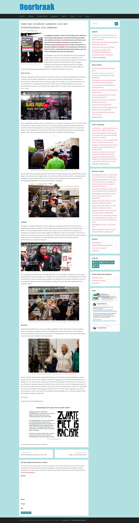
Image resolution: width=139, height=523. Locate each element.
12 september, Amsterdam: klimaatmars (103, 47)
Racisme (39, 444)
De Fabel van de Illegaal (98, 280)
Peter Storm (95, 189)
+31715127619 (65, 520)
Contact (87, 16)
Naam (23, 499)
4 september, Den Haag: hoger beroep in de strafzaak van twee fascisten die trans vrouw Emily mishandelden (104, 37)
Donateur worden (42, 16)
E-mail (23, 504)
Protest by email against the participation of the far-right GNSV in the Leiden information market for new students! (104, 135)
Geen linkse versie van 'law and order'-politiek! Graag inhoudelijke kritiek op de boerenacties (103, 75)
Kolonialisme (26, 444)
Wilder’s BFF (95, 283)
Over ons (21, 16)
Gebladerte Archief (97, 278)
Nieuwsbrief (54, 16)
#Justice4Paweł (96, 242)
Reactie (23, 475)
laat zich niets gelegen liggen (37, 69)
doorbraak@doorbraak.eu (28, 472)
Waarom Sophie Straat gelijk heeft (101, 104)
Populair (64, 16)
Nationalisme (33, 444)
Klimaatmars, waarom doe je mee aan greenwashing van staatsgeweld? (104, 196)
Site (22, 508)
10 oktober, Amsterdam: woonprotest (102, 55)
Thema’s (72, 16)
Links (79, 16)
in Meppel (65, 42)
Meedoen (31, 16)
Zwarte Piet (44, 444)
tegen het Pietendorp (58, 44)
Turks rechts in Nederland (99, 248)
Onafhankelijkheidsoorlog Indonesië (102, 245)
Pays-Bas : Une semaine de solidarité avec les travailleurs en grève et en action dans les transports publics (105, 147)
